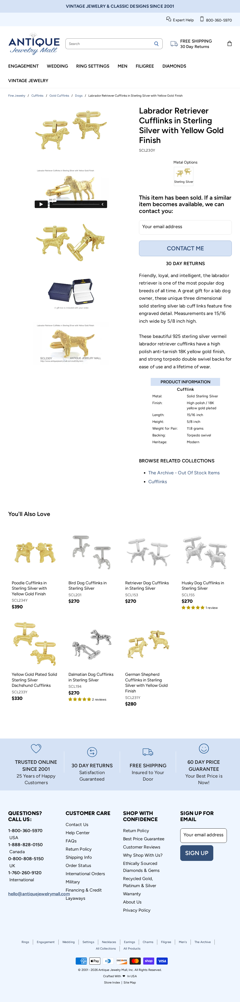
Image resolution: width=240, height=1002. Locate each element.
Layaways (76, 898)
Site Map (130, 982)
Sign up (196, 852)
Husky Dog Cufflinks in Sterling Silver (203, 585)
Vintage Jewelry (28, 80)
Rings (25, 942)
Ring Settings (92, 66)
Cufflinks (157, 481)
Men (123, 66)
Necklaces (109, 942)
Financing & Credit (84, 890)
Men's (183, 942)
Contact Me (185, 248)
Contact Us (77, 824)
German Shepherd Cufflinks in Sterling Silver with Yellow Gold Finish (146, 683)
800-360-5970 (218, 20)
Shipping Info (79, 857)
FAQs (71, 841)
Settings (88, 942)
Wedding (57, 66)
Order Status (78, 865)
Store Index (112, 982)
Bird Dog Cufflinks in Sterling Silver (87, 585)
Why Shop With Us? (143, 855)
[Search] (156, 43)
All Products (132, 948)
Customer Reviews (142, 847)
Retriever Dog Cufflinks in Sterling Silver (147, 585)
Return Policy (79, 849)
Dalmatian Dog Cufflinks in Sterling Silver (90, 677)
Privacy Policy (136, 910)
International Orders (85, 873)
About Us (132, 902)
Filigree (145, 66)
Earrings (129, 942)
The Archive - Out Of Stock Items (184, 472)
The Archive (203, 942)
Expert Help (182, 20)
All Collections (106, 948)
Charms (148, 942)
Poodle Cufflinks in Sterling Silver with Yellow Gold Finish (29, 588)
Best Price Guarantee (144, 838)
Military (73, 882)
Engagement (23, 66)
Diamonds (174, 66)
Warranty (132, 893)
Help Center (78, 832)
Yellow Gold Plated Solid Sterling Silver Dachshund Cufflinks (34, 680)
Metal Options (185, 162)
